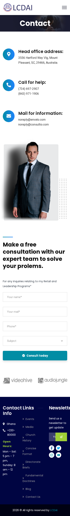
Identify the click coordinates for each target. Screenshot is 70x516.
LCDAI (53, 510)
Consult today (37, 356)
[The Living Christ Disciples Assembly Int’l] (18, 7)
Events (30, 419)
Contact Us (33, 497)
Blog (28, 489)
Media (29, 427)
